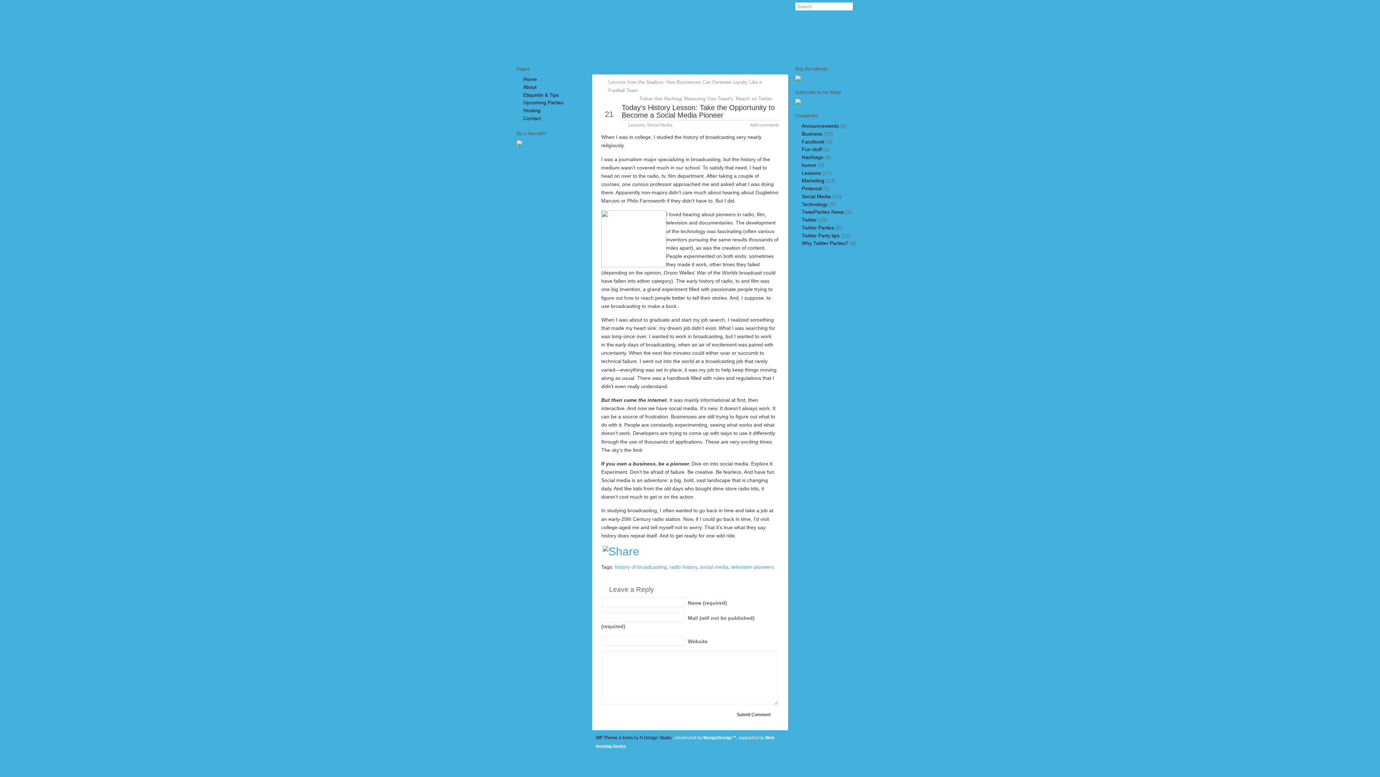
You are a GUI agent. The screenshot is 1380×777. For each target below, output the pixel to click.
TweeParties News (823, 212)
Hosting (531, 110)
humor (809, 165)
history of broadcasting (641, 567)
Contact (532, 118)
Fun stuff (812, 149)
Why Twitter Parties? (825, 243)
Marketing (813, 180)
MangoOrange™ (719, 737)
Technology (815, 204)
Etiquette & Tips (541, 95)
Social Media (659, 125)
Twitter (809, 220)
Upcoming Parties (543, 102)
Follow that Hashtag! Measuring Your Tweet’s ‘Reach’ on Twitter (706, 98)
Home (530, 79)
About (530, 87)
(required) (707, 603)
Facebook (813, 142)
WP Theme (606, 737)
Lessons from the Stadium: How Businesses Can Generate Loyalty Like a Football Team (685, 86)
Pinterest (812, 188)
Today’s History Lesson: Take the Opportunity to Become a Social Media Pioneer (698, 111)
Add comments (764, 125)
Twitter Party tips (821, 235)
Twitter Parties (818, 228)
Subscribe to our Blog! (818, 92)
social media (714, 567)
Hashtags (812, 157)
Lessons (636, 125)
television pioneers (752, 567)
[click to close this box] (584, 69)
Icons (627, 737)
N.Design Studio (656, 737)
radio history (683, 567)
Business (812, 134)
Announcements (820, 126)
